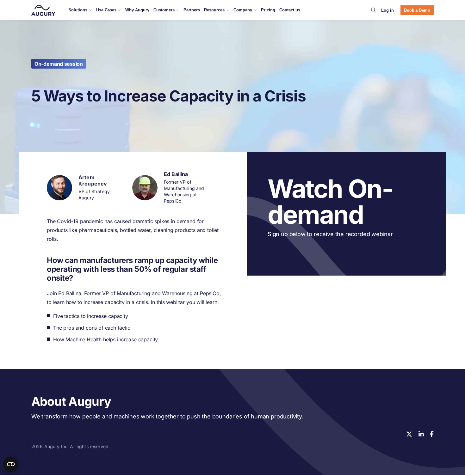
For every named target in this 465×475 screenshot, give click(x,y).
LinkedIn (421, 434)
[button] (373, 10)
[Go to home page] (43, 10)
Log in (387, 10)
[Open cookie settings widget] (10, 464)
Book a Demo (417, 10)
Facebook (432, 434)
